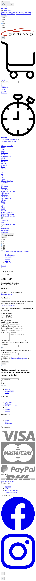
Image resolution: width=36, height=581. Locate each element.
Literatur (7, 411)
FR (4, 22)
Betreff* (3, 332)
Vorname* (4, 324)
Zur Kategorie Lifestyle (8, 224)
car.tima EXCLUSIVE (11, 405)
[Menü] (3, 37)
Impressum (8, 487)
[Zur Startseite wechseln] (18, 35)
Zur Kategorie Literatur (8, 216)
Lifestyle (7, 409)
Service (7, 393)
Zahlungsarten (29, 12)
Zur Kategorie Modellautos (9, 139)
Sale (15, 141)
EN (4, 20)
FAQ (6, 422)
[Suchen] (1, 40)
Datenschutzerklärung (11, 490)
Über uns (7, 389)
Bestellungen (5, 14)
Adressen (22, 12)
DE (4, 18)
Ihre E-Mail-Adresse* (7, 328)
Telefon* (4, 330)
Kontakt (7, 420)
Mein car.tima (5, 2)
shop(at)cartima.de (6, 294)
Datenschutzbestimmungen (19, 358)
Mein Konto (8, 424)
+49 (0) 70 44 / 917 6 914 (8, 305)
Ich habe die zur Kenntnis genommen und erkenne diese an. (15, 359)
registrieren (7, 10)
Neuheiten (10, 141)
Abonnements (27, 14)
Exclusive (4, 141)
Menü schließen (8, 5)
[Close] (3, 578)
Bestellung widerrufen (16, 14)
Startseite (3, 266)
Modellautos (8, 402)
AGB (6, 488)
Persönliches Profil (13, 12)
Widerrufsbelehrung (11, 492)
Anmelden (4, 8)
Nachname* (4, 326)
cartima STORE (9, 391)
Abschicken (5, 361)
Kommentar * (5, 340)
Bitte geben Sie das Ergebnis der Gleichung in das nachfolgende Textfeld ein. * (16, 351)
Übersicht (4, 12)
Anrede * (4, 322)
